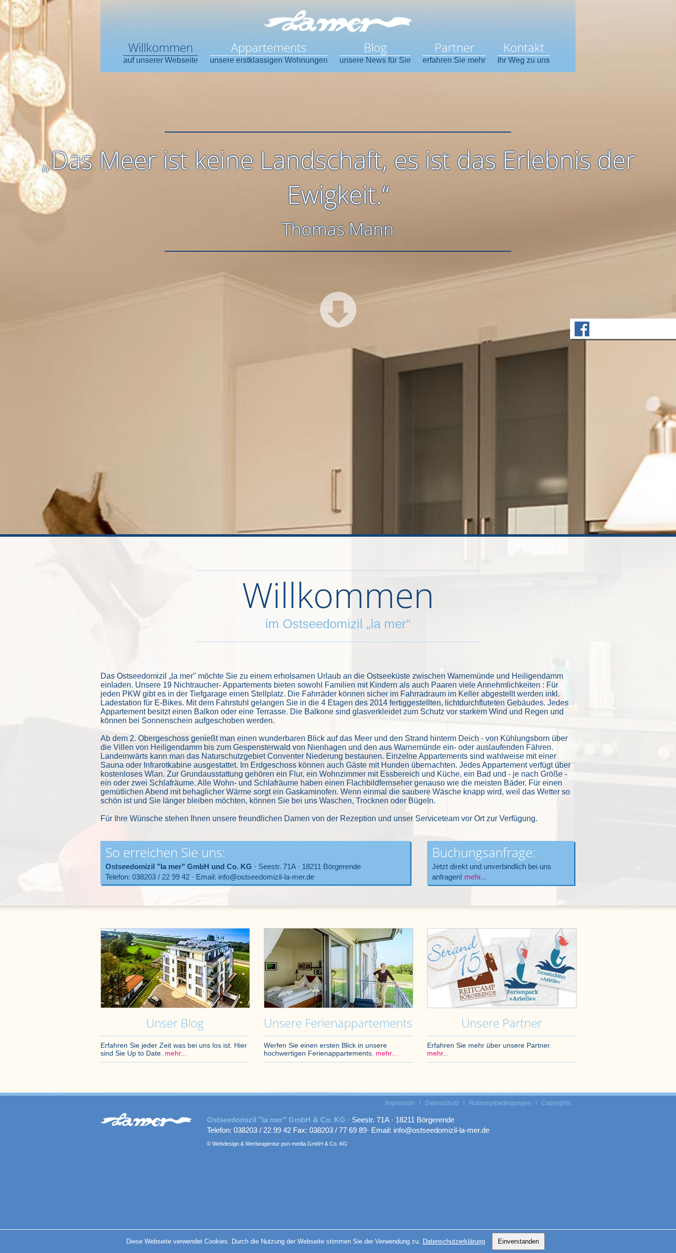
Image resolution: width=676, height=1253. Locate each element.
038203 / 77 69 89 (338, 1130)
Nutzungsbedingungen (500, 1103)
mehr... (475, 877)
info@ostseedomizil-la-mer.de (266, 877)
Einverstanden (518, 1241)
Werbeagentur (262, 1144)
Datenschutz (442, 1103)
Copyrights (556, 1103)
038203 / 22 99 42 (161, 877)
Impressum (400, 1103)
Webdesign (225, 1144)
